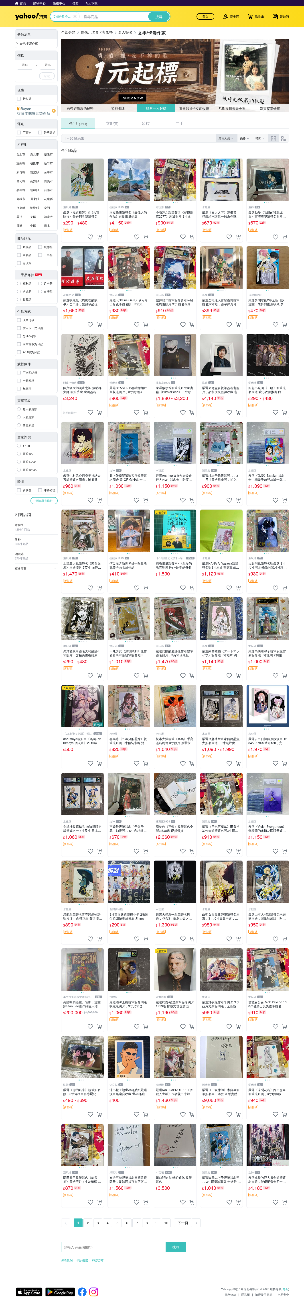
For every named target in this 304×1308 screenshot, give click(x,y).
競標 (146, 123)
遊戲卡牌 (118, 108)
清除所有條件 (44, 500)
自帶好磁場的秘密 (80, 108)
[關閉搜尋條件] (75, 16)
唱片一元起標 (156, 108)
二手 (180, 123)
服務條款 (230, 1294)
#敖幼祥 (98, 1260)
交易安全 (283, 1294)
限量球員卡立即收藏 (194, 108)
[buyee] (36, 111)
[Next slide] (101, 179)
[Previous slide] (64, 179)
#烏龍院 (67, 1260)
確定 (47, 76)
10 (166, 1222)
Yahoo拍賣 (31, 16)
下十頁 (183, 1222)
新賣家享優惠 (270, 108)
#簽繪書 (82, 1260)
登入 (205, 16)
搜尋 (175, 1247)
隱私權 (245, 1294)
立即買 (112, 123)
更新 (285, 1289)
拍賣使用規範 (263, 1294)
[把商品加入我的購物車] (99, 237)
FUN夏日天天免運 (232, 108)
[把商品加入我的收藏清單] (90, 237)
